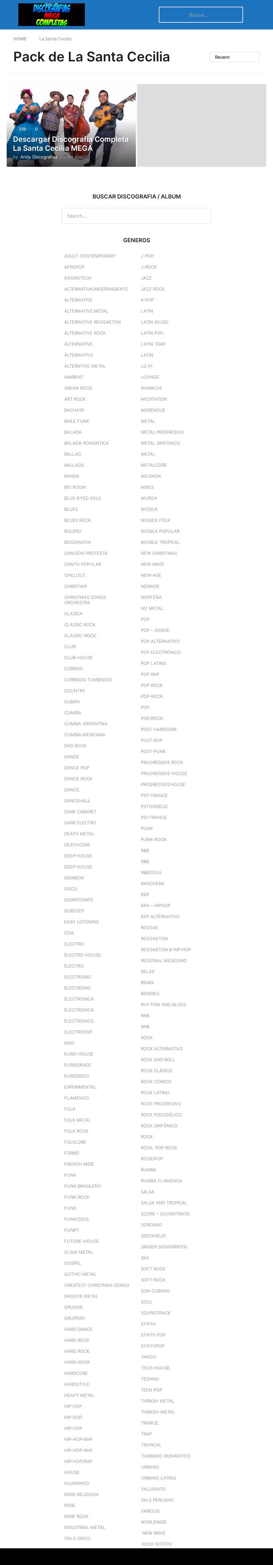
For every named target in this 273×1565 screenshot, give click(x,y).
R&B (145, 850)
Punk (147, 828)
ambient (74, 377)
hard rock (76, 1340)
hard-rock (77, 1362)
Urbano (150, 1467)
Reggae (149, 927)
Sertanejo (153, 1235)
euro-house (79, 1054)
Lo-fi (146, 366)
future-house (81, 1241)
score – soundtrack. (166, 1213)
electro (74, 943)
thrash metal (157, 1401)
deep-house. (79, 866)
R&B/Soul (151, 872)
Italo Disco (77, 1538)
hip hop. (73, 1417)
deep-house (78, 855)
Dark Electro (80, 822)
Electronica (79, 999)
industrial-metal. (85, 1527)
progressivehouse (163, 784)
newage (150, 586)
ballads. (74, 465)
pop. (146, 707)
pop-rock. (152, 696)
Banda (71, 476)
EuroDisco (76, 1076)
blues (71, 509)
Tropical (151, 1445)
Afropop (74, 267)
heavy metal (79, 1395)
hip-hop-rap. (79, 1450)
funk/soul (77, 1219)
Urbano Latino (158, 1478)
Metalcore (154, 465)
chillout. (75, 575)
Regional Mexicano (164, 960)
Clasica (73, 613)
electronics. (79, 1021)
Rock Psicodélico (161, 1114)
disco (70, 888)
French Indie (79, 1164)
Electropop (78, 1032)
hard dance (78, 1329)
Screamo (151, 1224)
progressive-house (164, 773)
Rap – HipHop (155, 905)
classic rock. (80, 624)
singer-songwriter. (164, 1246)
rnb (145, 1015)
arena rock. (78, 388)
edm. (69, 932)
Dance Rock (78, 778)
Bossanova (77, 542)
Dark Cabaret (80, 811)
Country (75, 690)
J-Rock (149, 267)
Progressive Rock (162, 762)
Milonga (151, 476)
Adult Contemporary (90, 256)
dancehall (77, 800)
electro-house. (83, 954)
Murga (149, 498)
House (72, 1472)
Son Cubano (155, 1290)
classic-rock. (80, 635)
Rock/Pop (152, 1158)
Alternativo (78, 355)
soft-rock (153, 1279)
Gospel (72, 1263)
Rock (146, 1037)
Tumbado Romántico (165, 1456)
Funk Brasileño (82, 1186)
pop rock (151, 685)
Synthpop (152, 1345)
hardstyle (77, 1384)
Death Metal (79, 833)
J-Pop (147, 256)
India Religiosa (81, 1494)
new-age (151, 575)
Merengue (153, 410)
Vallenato (153, 1489)
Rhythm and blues (163, 1004)
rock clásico (156, 1070)
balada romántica (86, 443)
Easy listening (81, 921)
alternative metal (86, 311)
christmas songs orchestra (85, 600)
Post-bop (151, 740)
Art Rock (75, 399)
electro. (74, 965)
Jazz (146, 278)
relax (147, 971)
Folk (69, 1109)
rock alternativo (162, 1048)
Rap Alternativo (160, 916)
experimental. (81, 1087)
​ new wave (153, 1533)
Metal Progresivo (162, 432)
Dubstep (74, 910)
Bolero (72, 531)
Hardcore (76, 1373)
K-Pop (147, 300)
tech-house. (156, 1368)
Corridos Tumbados (88, 679)
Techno (150, 1379)
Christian (75, 586)
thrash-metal (158, 1412)
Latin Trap (153, 344)
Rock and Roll (158, 1059)
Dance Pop (76, 767)
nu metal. (152, 608)
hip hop (73, 1406)
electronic (77, 977)
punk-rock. (154, 839)
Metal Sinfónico (160, 443)
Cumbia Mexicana (84, 734)
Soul (146, 1301)
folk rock (76, 1131)
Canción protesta (86, 553)
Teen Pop (151, 1390)
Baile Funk (76, 421)
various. (151, 1511)
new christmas (159, 553)
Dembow (74, 877)
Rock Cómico (156, 1081)
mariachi (151, 388)
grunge (73, 1307)
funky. (72, 1230)
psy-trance (154, 795)
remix (147, 982)
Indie (69, 1505)
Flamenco (76, 1098)
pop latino (153, 663)
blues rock (77, 520)
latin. (147, 355)
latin (147, 311)
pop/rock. (152, 718)
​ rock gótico (156, 1544)
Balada (73, 432)
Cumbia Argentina (86, 723)
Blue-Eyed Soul (83, 498)
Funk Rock (76, 1197)
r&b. (145, 861)
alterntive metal (85, 366)
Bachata (74, 410)
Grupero (74, 1318)
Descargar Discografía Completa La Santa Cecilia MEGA (71, 143)
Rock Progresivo (161, 1103)
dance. (72, 789)
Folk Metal (77, 1120)
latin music (154, 322)
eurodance (77, 1065)
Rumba (148, 1169)
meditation (154, 399)
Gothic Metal (80, 1274)
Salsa (147, 1191)
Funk (70, 1175)
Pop (145, 619)
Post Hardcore (159, 729)
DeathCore (77, 844)
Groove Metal (81, 1296)
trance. (150, 1423)
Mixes (147, 487)
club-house (78, 657)
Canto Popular (82, 564)
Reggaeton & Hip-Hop (166, 949)
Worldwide (154, 1522)
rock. (147, 1136)
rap (145, 894)
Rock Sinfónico (159, 1125)
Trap (146, 1434)
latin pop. (152, 333)
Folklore (75, 1142)
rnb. (146, 1026)
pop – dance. (156, 630)
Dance (71, 756)
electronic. (78, 988)
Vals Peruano (157, 1500)
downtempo (78, 899)
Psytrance (154, 817)
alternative (78, 300)
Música (149, 509)
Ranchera (152, 883)
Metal (148, 421)
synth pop (153, 1334)
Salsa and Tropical (164, 1202)
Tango (148, 1356)
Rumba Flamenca (161, 1180)
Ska (145, 1257)
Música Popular (160, 531)
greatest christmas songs (96, 1285)
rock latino (155, 1092)
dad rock (75, 745)
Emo (69, 1043)
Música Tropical (160, 542)
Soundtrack (155, 1312)
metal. (148, 454)
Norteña (151, 597)
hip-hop (73, 1428)
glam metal (78, 1252)
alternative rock (85, 333)
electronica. (79, 1010)
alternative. (79, 344)
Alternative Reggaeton (92, 322)
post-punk (153, 751)
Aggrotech (78, 278)
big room (75, 487)
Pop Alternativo (160, 641)
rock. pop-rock (159, 1147)
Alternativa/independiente (96, 289)
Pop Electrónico (161, 652)
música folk (155, 520)
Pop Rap (150, 674)
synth (148, 1323)
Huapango (76, 1483)
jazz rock (152, 289)
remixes (150, 993)
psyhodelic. (155, 806)
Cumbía (72, 712)
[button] (11, 14)
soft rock (153, 1268)
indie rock (76, 1516)
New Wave (152, 564)
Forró (71, 1153)
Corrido (73, 668)
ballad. (73, 454)
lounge (150, 377)
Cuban (72, 701)
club (70, 646)
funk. (71, 1208)
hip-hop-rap (78, 1439)
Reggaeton (154, 938)
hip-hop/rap (78, 1461)
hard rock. (77, 1351)
